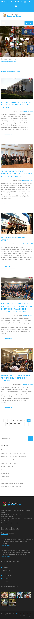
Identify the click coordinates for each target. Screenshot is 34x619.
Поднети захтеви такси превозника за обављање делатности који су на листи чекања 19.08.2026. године (17, 541)
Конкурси (4, 470)
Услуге (5, 573)
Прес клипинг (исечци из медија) (11, 487)
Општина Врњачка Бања (23, 614)
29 (17, 420)
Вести (3, 450)
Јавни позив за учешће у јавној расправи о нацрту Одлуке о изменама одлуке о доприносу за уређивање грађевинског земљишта (16, 552)
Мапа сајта (22, 616)
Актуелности (13, 59)
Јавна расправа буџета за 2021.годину (13, 483)
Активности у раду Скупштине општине (13, 453)
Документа (6, 570)
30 (21, 420)
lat (15, 10)
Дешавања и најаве (7, 467)
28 (13, 420)
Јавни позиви (5, 477)
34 (11, 424)
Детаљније (8, 134)
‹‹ (5, 420)
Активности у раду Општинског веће (12, 460)
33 (7, 424)
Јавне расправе (6, 480)
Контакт (28, 23)
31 (25, 420)
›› (26, 424)
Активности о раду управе (9, 463)
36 (19, 424)
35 (15, 424)
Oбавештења (5, 473)
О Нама (5, 567)
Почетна (4, 59)
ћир (19, 10)
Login (29, 616)
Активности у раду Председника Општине (14, 457)
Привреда (6, 578)
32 (29, 420)
